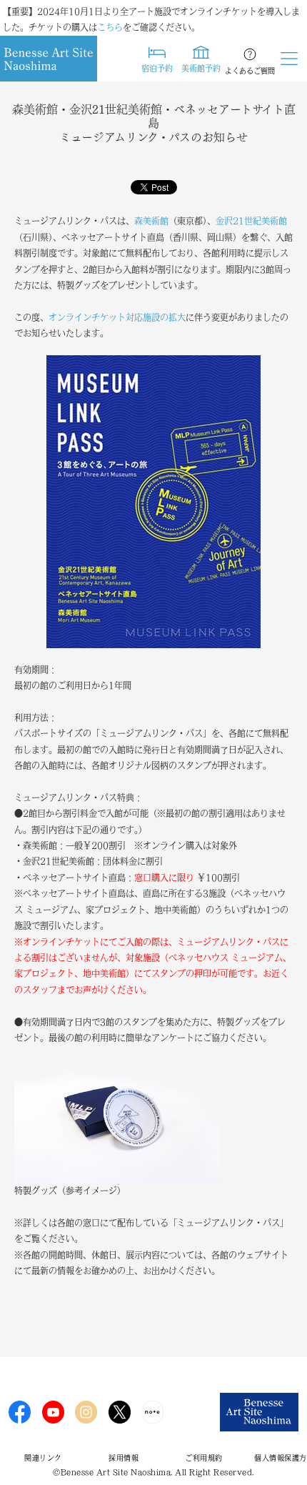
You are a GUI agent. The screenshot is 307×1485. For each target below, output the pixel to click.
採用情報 (124, 1457)
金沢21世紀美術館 (251, 221)
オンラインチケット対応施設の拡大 (117, 317)
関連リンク (43, 1457)
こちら (110, 27)
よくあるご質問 (250, 70)
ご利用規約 (204, 1457)
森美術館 (151, 221)
